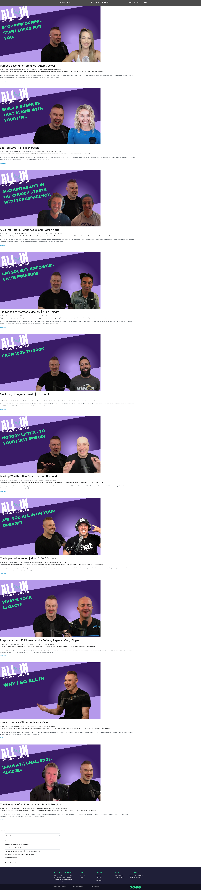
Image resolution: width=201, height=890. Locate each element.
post (58, 400)
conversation (40, 482)
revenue (73, 564)
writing (79, 153)
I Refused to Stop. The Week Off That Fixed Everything (19, 854)
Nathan (56, 235)
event (31, 728)
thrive (88, 482)
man (26, 318)
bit (27, 71)
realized (69, 564)
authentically (17, 71)
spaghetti (91, 728)
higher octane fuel (27, 564)
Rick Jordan (5, 69)
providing (83, 728)
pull (59, 153)
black (5, 810)
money (52, 235)
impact (44, 728)
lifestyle (42, 564)
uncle (82, 810)
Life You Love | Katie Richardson (19, 147)
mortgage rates (46, 318)
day (39, 71)
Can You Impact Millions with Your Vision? (25, 722)
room (70, 400)
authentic (11, 71)
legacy (41, 646)
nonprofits (61, 235)
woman (70, 153)
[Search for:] (32, 835)
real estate (63, 564)
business (17, 153)
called (25, 482)
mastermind (41, 400)
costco (22, 153)
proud (56, 646)
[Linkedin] (133, 887)
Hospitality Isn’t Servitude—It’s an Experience (17, 844)
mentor (52, 728)
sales (73, 400)
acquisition (7, 564)
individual (36, 646)
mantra (29, 318)
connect (35, 482)
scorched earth (66, 318)
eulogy (25, 646)
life (62, 71)
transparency (95, 235)
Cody (18, 646)
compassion (21, 728)
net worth (66, 71)
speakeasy (83, 482)
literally (41, 810)
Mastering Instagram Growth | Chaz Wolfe (25, 394)
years (99, 318)
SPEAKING (62, 2)
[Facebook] (131, 887)
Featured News (43, 480)
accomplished (8, 646)
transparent (102, 235)
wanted (95, 318)
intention (35, 564)
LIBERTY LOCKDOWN (134, 2)
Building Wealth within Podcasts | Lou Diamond (28, 476)
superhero (71, 810)
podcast (51, 400)
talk (83, 318)
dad (12, 810)
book (16, 482)
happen (26, 810)
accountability (8, 235)
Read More (3, 81)
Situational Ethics (119, 877)
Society (59, 69)
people (71, 71)
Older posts (4, 830)
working (74, 153)
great (34, 728)
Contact (82, 877)
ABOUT (82, 872)
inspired (59, 71)
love (46, 564)
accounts (6, 400)
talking (89, 71)
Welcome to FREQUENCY (11, 857)
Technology (63, 562)
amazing (6, 153)
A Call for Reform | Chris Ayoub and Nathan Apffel (30, 229)
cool (35, 235)
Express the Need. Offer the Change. (14, 847)
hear (33, 153)
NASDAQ (57, 728)
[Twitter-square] (136, 887)
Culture (39, 69)
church (31, 235)
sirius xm (84, 71)
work (85, 400)
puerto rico (55, 153)
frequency (46, 71)
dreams (27, 728)
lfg (23, 318)
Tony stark (77, 810)
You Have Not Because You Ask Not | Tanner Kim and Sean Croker (22, 851)
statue (70, 646)
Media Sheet (82, 875)
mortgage (39, 318)
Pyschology (53, 69)
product (45, 153)
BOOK (69, 2)
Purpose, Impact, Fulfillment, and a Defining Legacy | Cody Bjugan (40, 640)
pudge (50, 153)
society (73, 318)
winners (82, 400)
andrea (6, 71)
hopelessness (53, 71)
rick (75, 71)
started (65, 153)
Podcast (47, 69)
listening (35, 400)
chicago (30, 482)
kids (39, 153)
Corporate (98, 875)
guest (55, 482)
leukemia (34, 810)
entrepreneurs (28, 153)
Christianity (26, 235)
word (80, 646)
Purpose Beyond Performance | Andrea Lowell (27, 65)
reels (64, 400)
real (61, 400)
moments (48, 810)
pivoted (57, 318)
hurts (40, 728)
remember (59, 810)
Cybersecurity (99, 877)
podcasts (66, 728)
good (41, 235)
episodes (47, 482)
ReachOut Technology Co (136, 875)
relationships (62, 646)
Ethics (43, 69)
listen (67, 482)
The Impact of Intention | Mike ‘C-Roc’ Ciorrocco (29, 558)
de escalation (7, 318)
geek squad (20, 810)
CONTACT (145, 2)
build (13, 153)
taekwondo (79, 318)
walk (92, 71)
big (10, 153)
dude (38, 235)
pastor (66, 235)
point (55, 400)
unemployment (89, 318)
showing (79, 71)
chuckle (15, 728)
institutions (46, 235)
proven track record (75, 728)
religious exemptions (78, 235)
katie (36, 153)
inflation (20, 318)
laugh (48, 728)
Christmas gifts (8, 728)
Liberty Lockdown (119, 875)
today (76, 646)
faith (29, 646)
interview (62, 482)
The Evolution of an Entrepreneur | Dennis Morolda (30, 804)
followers (20, 400)
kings (31, 400)
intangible (26, 400)
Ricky (66, 810)
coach (36, 71)
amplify (14, 646)
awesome (23, 71)
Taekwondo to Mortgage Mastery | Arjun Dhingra (29, 311)
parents (54, 810)
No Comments (99, 71)
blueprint (31, 71)
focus (20, 564)
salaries (89, 235)
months (34, 318)
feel (42, 71)
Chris (21, 235)
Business (34, 69)
